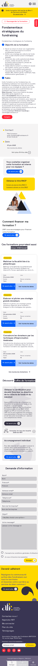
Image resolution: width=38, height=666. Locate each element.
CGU (30, 661)
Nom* (4, 475)
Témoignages (8, 631)
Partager (11, 665)
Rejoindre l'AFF (8, 620)
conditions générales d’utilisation (26, 553)
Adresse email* (8, 491)
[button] (16, 21)
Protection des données (19, 661)
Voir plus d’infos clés (20, 152)
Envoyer (29, 560)
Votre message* (8, 522)
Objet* (4, 514)
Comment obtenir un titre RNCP (17, 187)
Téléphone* (6, 498)
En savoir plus (18, 14)
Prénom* (5, 482)
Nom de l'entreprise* (10, 506)
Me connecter (8, 623)
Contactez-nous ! (9, 616)
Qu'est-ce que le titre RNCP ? (16, 185)
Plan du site (7, 627)
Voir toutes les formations (18, 372)
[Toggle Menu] (34, 4)
